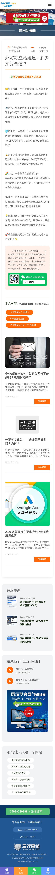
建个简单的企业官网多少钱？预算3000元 (33, 604)
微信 (34, 873)
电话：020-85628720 (27, 829)
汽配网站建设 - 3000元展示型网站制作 (34, 640)
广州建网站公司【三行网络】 (23, 325)
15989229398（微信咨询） (27, 811)
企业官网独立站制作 (19, 312)
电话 (21, 873)
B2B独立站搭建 (17, 318)
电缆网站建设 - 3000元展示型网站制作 (34, 623)
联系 (48, 873)
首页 (7, 873)
